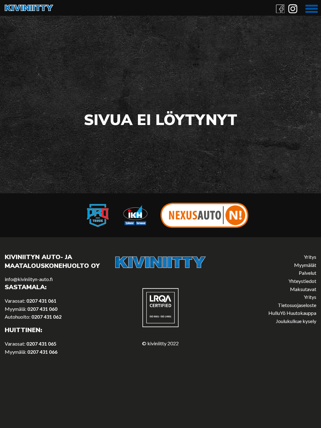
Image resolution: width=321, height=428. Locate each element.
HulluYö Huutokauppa (292, 313)
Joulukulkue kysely (296, 321)
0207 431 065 (41, 344)
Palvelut (307, 273)
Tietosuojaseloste (297, 305)
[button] (311, 8)
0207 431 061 (41, 301)
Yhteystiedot (302, 281)
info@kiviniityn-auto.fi (29, 279)
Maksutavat (303, 289)
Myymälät (305, 265)
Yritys (310, 257)
